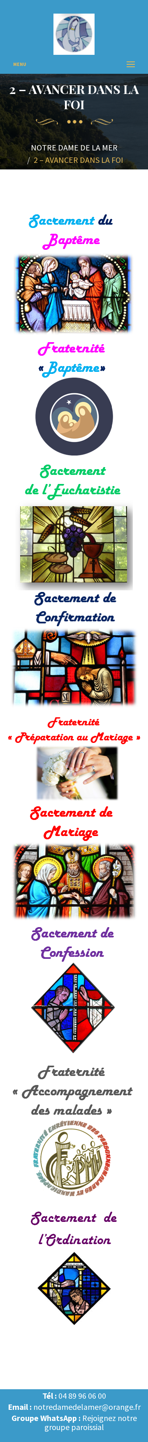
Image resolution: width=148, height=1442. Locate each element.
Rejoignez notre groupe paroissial (90, 1422)
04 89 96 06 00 (82, 1395)
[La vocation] (74, 1268)
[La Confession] (74, 992)
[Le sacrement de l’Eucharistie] (74, 526)
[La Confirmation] (74, 651)
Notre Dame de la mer (74, 147)
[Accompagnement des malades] (74, 1133)
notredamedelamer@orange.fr (87, 1407)
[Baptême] (74, 400)
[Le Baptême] (74, 274)
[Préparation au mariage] (74, 758)
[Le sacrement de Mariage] (74, 864)
